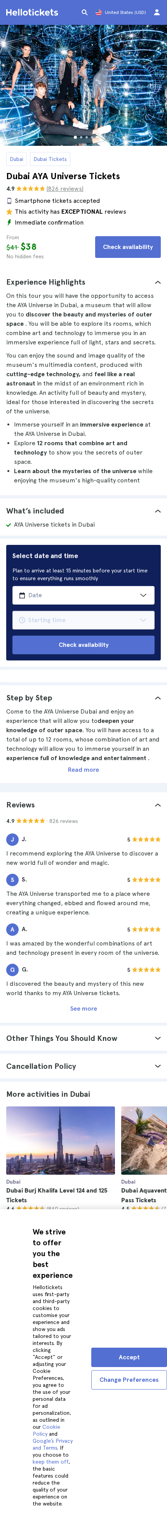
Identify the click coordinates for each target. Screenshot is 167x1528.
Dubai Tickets (50, 159)
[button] (83, 282)
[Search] (85, 12)
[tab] (83, 282)
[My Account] (157, 12)
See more (83, 1008)
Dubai (16, 159)
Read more (83, 769)
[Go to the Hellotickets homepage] (33, 12)
